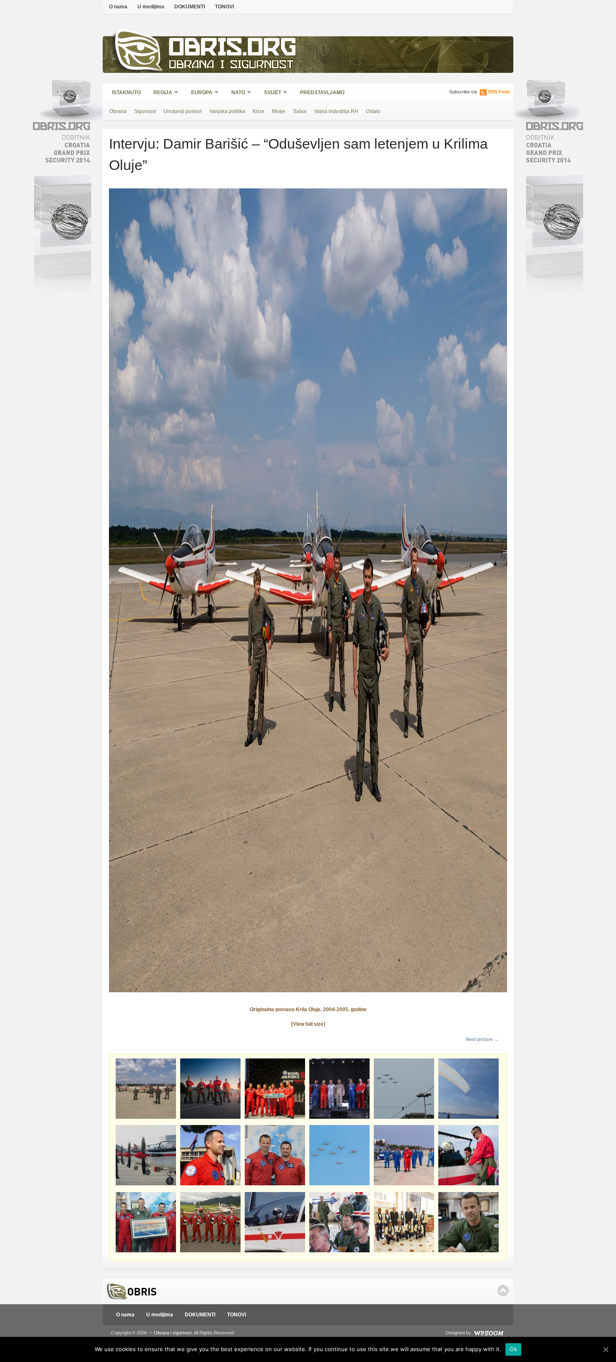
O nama (118, 7)
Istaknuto (126, 92)
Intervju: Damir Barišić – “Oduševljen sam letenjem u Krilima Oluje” (298, 154)
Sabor (300, 111)
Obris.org (233, 49)
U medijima (150, 7)
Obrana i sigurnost (231, 65)
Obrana (118, 111)
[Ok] (605, 1349)
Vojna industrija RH (336, 111)
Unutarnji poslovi (182, 111)
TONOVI (224, 7)
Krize (258, 111)
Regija (160, 93)
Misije (278, 111)
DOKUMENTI (189, 7)
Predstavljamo (322, 92)
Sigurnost (145, 111)
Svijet (270, 93)
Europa (199, 93)
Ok (513, 1349)
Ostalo (373, 111)
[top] (503, 1290)
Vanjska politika (227, 111)
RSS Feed (499, 91)
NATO (235, 93)
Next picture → (482, 1039)
